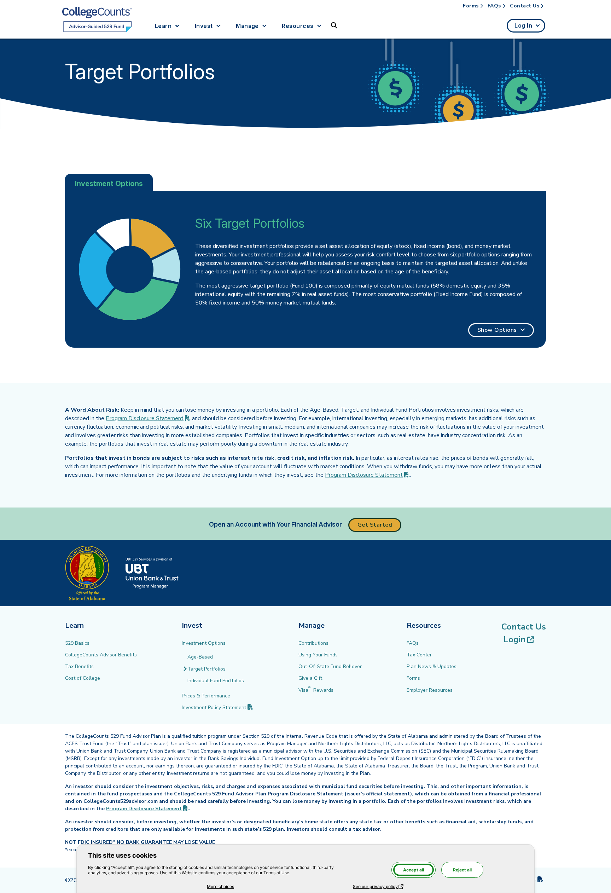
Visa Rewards (315, 690)
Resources (297, 25)
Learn (163, 25)
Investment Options (204, 643)
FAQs (494, 5)
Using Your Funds (318, 654)
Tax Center (419, 654)
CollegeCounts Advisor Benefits (101, 654)
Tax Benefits (79, 666)
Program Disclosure (148, 418)
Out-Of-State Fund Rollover (330, 666)
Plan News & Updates (431, 666)
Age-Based (200, 657)
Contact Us (524, 5)
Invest (204, 25)
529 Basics (77, 643)
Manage (247, 25)
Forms (471, 5)
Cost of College (82, 678)
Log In (523, 25)
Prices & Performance (206, 695)
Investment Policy (217, 707)
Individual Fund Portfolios (215, 680)
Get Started (374, 525)
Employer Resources (430, 690)
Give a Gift (310, 678)
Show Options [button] (497, 330)
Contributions (313, 643)
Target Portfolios (206, 669)
